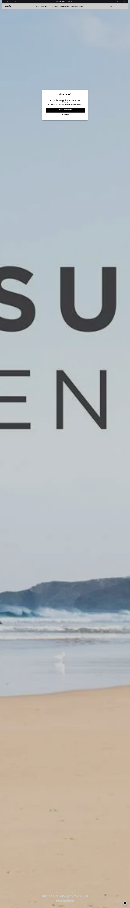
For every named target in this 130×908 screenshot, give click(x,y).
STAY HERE (65, 114)
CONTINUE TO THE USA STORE (65, 109)
